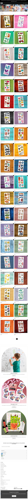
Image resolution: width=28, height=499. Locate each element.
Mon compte (2, 467)
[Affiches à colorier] (14, 359)
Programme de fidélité (3, 465)
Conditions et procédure (4, 474)
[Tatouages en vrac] (14, 390)
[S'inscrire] (26, 446)
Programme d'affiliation (3, 466)
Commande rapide (3, 472)
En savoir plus (14, 407)
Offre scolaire (2, 470)
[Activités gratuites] (14, 422)
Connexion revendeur (3, 471)
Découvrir (14, 375)
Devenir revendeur (3, 473)
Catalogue (2, 475)
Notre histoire (2, 463)
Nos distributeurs (3, 464)
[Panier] (25, 3)
